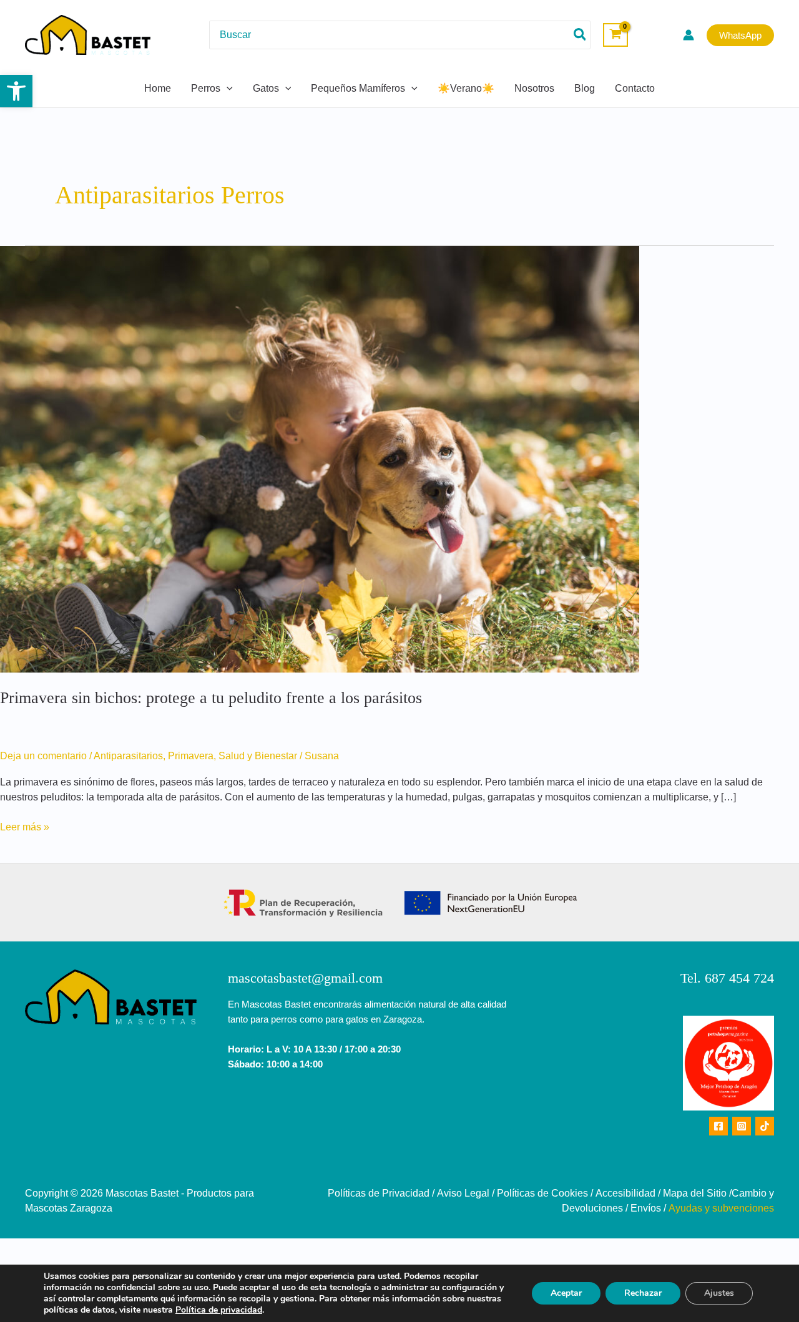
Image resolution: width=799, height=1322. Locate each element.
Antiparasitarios (128, 756)
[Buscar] (580, 34)
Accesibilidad (625, 1193)
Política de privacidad (218, 1310)
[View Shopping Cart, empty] (616, 35)
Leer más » (24, 826)
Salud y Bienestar (257, 756)
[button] (16, 91)
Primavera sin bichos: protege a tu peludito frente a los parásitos (211, 698)
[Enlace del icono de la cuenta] (688, 35)
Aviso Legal (463, 1193)
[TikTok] (764, 1126)
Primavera (190, 756)
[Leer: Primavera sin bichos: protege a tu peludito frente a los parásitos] (319, 458)
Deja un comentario (43, 756)
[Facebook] (718, 1126)
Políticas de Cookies (542, 1193)
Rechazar (643, 1293)
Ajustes (719, 1293)
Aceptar (566, 1293)
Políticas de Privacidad (378, 1193)
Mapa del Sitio (695, 1193)
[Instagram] (741, 1126)
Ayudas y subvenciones (721, 1208)
